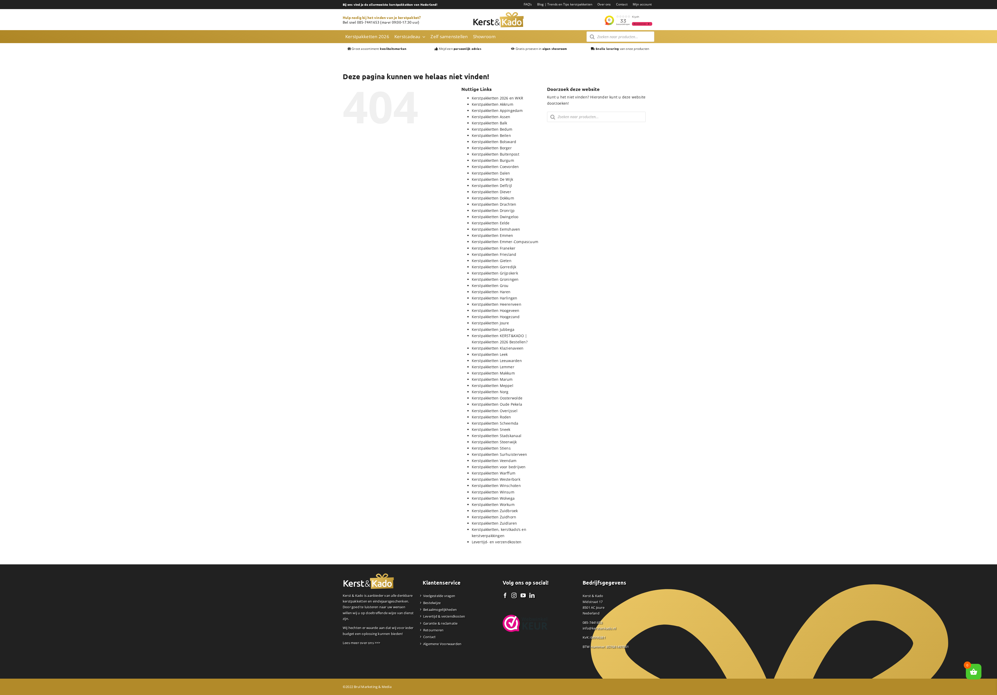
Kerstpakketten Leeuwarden (497, 360)
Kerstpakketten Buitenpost (495, 154)
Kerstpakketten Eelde (491, 222)
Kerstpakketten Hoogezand (496, 316)
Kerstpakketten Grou (490, 285)
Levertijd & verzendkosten (444, 616)
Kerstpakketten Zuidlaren (494, 523)
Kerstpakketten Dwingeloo (495, 216)
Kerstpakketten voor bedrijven (499, 466)
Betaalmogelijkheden (440, 609)
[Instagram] (514, 595)
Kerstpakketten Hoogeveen (496, 310)
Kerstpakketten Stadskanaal (496, 435)
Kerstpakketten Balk (489, 123)
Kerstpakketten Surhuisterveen (499, 454)
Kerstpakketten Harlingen (494, 298)
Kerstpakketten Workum (493, 504)
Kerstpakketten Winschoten (496, 485)
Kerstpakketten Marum (492, 379)
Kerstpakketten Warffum (494, 473)
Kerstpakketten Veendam (494, 460)
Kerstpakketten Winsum (493, 492)
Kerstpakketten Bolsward (494, 141)
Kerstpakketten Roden (491, 417)
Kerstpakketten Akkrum (492, 104)
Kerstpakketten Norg (490, 391)
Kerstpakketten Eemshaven (496, 229)
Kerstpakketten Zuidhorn (494, 516)
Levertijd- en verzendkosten (497, 541)
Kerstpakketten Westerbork (496, 479)
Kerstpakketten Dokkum (493, 198)
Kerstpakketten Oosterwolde (497, 398)
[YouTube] (523, 595)
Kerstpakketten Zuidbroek (495, 510)
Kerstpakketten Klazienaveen (498, 348)
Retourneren (433, 630)
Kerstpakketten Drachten (494, 204)
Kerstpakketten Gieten (491, 260)
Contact (429, 636)
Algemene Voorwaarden (442, 643)
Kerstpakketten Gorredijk (494, 266)
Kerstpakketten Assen (491, 116)
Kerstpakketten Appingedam (497, 110)
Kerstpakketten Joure (490, 322)
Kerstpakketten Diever (491, 191)
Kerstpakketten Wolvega (493, 498)
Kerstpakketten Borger (492, 147)
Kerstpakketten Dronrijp (493, 210)
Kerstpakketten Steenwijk (494, 441)
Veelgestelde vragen (439, 595)
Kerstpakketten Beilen (491, 135)
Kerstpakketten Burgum (493, 160)
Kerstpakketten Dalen (491, 173)
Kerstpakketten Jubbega (493, 329)
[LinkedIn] (532, 595)
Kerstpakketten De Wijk (492, 179)
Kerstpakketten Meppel (492, 385)
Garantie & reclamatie (440, 623)
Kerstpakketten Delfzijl (492, 185)
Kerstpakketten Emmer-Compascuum (505, 241)
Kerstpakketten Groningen (495, 279)
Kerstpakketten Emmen (492, 235)
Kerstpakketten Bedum (492, 129)
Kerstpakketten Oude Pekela (497, 404)
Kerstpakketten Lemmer (493, 366)
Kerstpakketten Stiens (491, 448)
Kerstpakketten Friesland (494, 254)
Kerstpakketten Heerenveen (496, 304)
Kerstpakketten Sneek (491, 429)
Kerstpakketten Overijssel (494, 410)
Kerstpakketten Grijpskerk (495, 273)
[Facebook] (505, 595)
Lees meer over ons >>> (361, 642)
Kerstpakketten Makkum (493, 373)
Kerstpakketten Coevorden (495, 166)
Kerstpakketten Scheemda (495, 423)
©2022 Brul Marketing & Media (367, 686)
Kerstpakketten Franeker (494, 248)
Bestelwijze (432, 602)
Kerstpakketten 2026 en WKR (497, 98)
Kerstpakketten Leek (490, 354)
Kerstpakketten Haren (491, 291)
